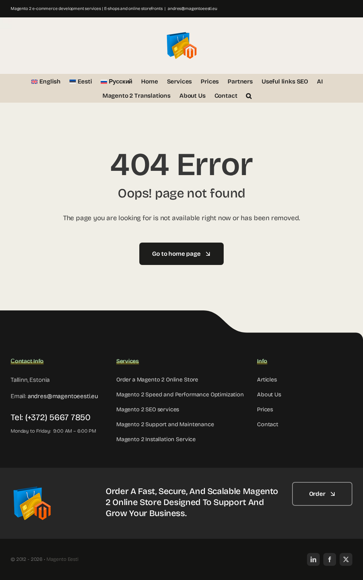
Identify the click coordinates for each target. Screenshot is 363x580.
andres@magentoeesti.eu (192, 8)
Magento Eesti (62, 559)
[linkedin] (313, 559)
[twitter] (346, 559)
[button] (249, 95)
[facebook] (329, 559)
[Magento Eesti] (32, 485)
